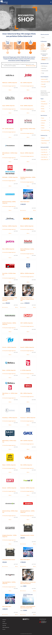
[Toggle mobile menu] (50, 2)
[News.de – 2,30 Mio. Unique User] (28, 145)
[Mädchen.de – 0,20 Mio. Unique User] (10, 75)
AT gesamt (43, 101)
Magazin (43, 138)
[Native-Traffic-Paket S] (28, 194)
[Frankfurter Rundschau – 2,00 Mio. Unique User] (10, 315)
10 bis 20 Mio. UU (44, 154)
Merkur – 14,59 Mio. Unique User (9, 370)
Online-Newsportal (45, 140)
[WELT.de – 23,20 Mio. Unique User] (28, 266)
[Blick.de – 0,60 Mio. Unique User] (28, 218)
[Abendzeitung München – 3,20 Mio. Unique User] (28, 503)
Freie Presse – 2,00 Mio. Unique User (9, 226)
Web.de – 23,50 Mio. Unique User (9, 464)
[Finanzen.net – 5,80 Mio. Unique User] (28, 410)
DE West (43, 111)
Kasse (44, 59)
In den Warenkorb (23, 210)
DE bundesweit (44, 103)
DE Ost (42, 106)
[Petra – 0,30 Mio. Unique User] (10, 241)
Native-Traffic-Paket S (24, 201)
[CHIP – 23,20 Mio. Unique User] (28, 315)
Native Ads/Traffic (45, 81)
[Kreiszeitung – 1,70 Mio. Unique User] (10, 410)
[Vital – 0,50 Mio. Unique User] (28, 457)
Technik (42, 127)
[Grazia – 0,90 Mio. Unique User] (10, 98)
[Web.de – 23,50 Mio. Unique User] (10, 457)
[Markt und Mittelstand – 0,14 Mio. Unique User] (28, 241)
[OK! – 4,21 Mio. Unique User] (10, 121)
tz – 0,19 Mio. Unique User (25, 370)
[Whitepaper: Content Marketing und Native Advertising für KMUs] (28, 599)
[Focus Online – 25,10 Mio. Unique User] (10, 266)
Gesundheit (43, 120)
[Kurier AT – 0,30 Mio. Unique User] (28, 340)
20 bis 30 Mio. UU (44, 159)
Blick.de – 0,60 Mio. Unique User (26, 226)
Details (10, 137)
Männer (42, 125)
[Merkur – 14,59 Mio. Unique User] (10, 363)
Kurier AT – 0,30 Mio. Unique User (27, 347)
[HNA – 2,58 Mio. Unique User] (28, 386)
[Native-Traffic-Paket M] (28, 552)
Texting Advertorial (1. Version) (8, 559)
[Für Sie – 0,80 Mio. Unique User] (28, 98)
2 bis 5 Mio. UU (44, 157)
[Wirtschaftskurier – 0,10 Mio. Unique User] (10, 145)
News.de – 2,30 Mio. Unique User (27, 152)
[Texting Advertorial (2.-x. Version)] (28, 528)
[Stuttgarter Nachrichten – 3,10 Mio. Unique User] (10, 528)
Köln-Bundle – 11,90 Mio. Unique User (10, 177)
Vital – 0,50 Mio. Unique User (26, 464)
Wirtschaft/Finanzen (45, 130)
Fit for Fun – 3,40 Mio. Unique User (9, 347)
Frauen (42, 118)
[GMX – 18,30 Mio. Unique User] (28, 433)
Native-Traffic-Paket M (25, 559)
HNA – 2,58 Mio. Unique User (26, 393)
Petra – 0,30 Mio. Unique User (8, 249)
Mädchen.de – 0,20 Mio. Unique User (9, 82)
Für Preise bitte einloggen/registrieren (9, 85)
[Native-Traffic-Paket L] (10, 599)
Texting (42, 84)
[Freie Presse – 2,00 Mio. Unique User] (10, 218)
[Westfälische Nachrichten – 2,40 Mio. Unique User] (28, 170)
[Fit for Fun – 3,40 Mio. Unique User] (10, 340)
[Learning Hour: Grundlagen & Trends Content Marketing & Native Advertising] (10, 290)
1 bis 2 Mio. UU (44, 152)
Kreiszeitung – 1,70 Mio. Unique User (9, 417)
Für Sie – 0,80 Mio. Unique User (26, 105)
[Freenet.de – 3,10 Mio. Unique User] (28, 480)
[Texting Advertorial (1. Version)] (10, 552)
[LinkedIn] (26, 619)
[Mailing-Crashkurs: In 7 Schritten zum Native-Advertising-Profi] (28, 574)
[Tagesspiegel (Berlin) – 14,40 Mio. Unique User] (10, 574)
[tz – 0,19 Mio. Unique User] (28, 363)
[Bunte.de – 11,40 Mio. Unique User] (10, 480)
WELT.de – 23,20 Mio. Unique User (27, 273)
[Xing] (28, 619)
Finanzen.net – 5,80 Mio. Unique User (27, 417)
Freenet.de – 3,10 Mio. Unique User (27, 487)
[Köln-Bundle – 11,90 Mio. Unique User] (10, 170)
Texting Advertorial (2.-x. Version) (27, 535)
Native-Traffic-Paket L (6, 606)
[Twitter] (25, 619)
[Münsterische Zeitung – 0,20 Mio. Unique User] (10, 194)
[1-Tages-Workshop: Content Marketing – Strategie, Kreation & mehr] (28, 290)
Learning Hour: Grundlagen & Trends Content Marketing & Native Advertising (9, 299)
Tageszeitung (43, 142)
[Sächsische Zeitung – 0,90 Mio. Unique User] (10, 503)
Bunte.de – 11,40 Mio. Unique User (9, 487)
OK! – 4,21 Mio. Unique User (8, 128)
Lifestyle (43, 122)
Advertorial (43, 79)
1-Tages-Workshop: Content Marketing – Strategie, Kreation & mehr (27, 299)
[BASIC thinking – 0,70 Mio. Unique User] (10, 433)
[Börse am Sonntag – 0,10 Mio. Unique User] (28, 121)
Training (43, 86)
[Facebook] (23, 619)
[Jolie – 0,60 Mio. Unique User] (28, 75)
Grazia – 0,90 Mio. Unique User (8, 105)
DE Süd (42, 108)
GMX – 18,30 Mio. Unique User (26, 440)
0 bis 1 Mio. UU (44, 149)
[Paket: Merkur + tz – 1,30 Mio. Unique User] (10, 386)
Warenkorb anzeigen (32, 65)
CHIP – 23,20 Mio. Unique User (26, 323)
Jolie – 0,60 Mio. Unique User (26, 82)
